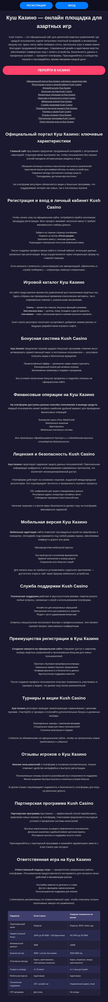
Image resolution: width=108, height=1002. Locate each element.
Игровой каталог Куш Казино (57, 88)
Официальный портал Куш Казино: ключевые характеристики (57, 81)
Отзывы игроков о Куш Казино (56, 115)
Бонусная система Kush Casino (56, 91)
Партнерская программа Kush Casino (56, 118)
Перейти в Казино (54, 70)
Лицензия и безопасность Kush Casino (56, 98)
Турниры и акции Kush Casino (56, 112)
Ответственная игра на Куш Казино (57, 122)
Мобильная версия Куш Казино (56, 101)
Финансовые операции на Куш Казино (56, 95)
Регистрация (36, 5)
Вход (71, 5)
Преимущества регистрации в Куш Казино (56, 108)
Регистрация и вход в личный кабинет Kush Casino (57, 84)
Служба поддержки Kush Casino (56, 105)
